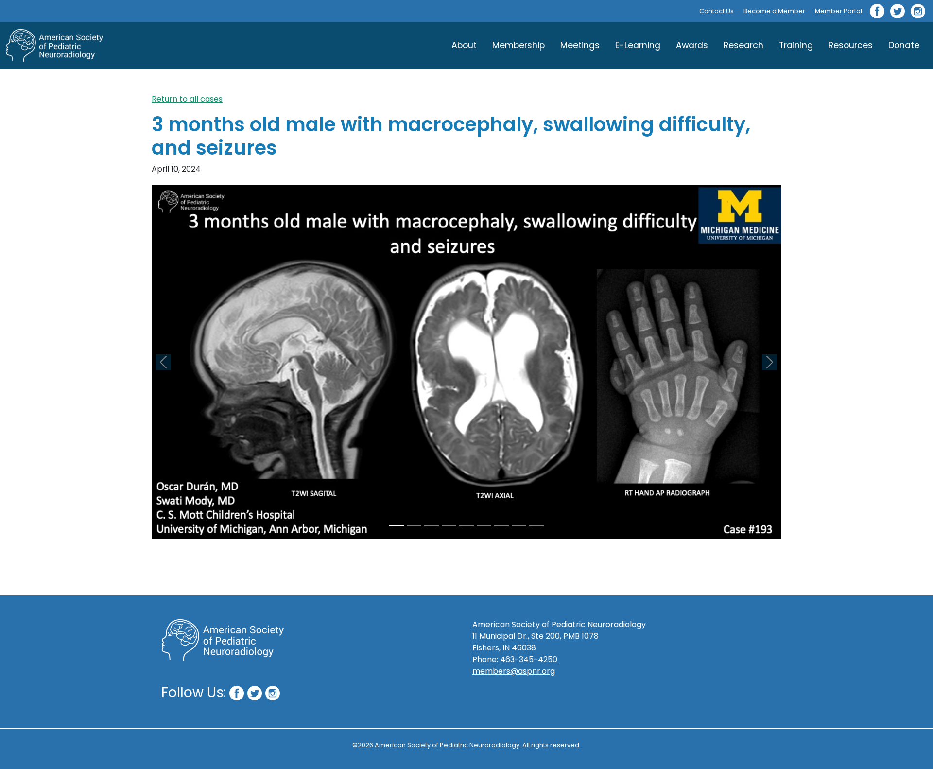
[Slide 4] (449, 525)
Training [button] (796, 45)
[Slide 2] (414, 525)
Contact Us (716, 11)
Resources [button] (851, 45)
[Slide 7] (501, 525)
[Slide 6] (484, 525)
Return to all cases (187, 99)
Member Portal (838, 11)
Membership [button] (518, 45)
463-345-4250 (528, 659)
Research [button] (743, 45)
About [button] (464, 45)
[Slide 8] (519, 525)
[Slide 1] (396, 525)
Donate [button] (903, 45)
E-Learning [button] (637, 45)
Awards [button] (692, 45)
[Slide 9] (536, 525)
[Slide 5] (466, 525)
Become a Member (774, 11)
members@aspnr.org (513, 671)
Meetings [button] (580, 45)
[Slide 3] (431, 525)
